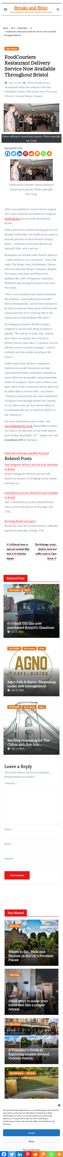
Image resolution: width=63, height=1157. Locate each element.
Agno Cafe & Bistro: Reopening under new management (31, 683)
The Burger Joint (35, 91)
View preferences (31, 1149)
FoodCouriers (43, 82)
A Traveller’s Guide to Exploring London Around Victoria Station (28, 1054)
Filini (31, 82)
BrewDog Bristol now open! (20, 521)
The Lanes (51, 91)
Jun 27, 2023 (18, 690)
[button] (57, 1103)
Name (8, 829)
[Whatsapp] (43, 153)
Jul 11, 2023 (18, 631)
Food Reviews (16, 1073)
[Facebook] (7, 153)
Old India (46, 87)
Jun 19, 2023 (18, 748)
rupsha (21, 91)
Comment (10, 783)
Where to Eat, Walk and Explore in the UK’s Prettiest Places (30, 955)
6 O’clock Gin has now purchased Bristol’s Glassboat (30, 625)
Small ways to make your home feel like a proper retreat (28, 1005)
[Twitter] (13, 153)
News (26, 590)
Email (8, 844)
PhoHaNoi (11, 91)
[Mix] (37, 153)
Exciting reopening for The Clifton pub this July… (28, 742)
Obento (36, 87)
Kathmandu (12, 87)
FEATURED (14, 648)
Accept (31, 1132)
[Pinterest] (25, 153)
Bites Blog (14, 925)
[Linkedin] (19, 153)
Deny (31, 1141)
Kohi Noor (25, 87)
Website (8, 858)
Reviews (31, 1073)
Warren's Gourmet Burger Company (24, 96)
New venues (11, 48)
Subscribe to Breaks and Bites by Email (27, 453)
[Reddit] (31, 153)
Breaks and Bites (31, 8)
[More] (49, 153)
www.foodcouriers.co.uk (19, 426)
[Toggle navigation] (5, 9)
